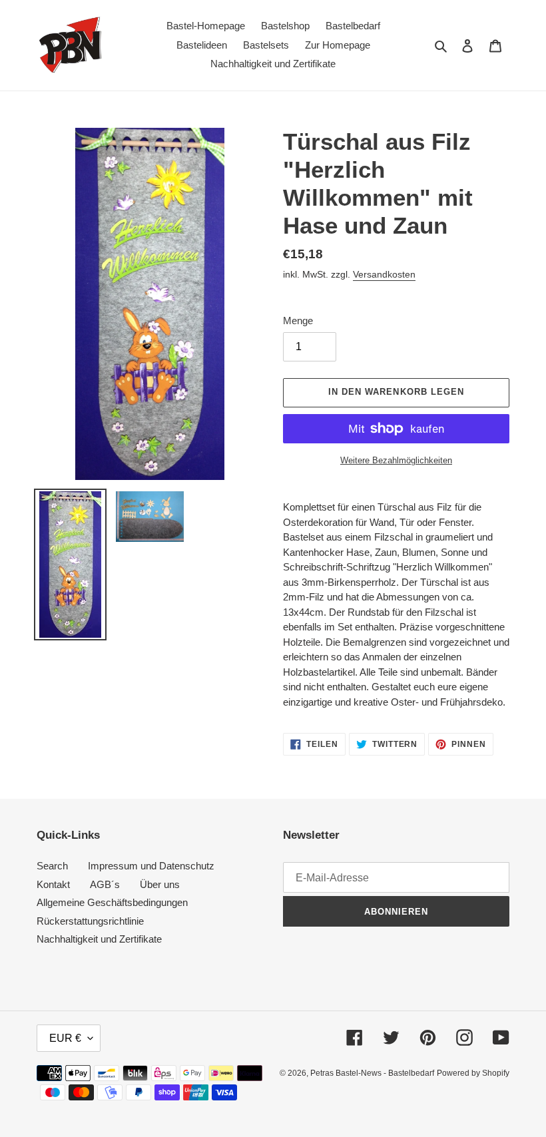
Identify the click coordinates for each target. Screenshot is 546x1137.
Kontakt (53, 884)
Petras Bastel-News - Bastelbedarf (372, 1073)
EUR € (65, 1038)
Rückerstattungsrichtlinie (90, 921)
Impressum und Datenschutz (151, 865)
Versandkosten (384, 274)
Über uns (160, 884)
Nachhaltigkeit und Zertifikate (99, 939)
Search (52, 865)
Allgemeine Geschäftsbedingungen (112, 902)
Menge (298, 320)
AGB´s (105, 884)
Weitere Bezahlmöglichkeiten (396, 460)
